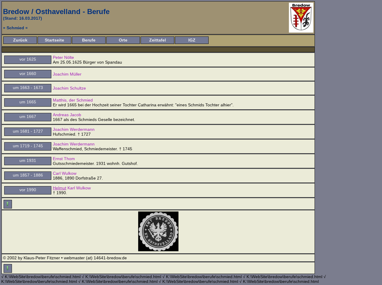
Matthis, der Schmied (73, 100)
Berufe (89, 40)
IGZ (191, 40)
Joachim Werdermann (74, 129)
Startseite (54, 40)
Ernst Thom (64, 158)
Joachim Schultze (69, 88)
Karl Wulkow (72, 188)
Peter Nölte (63, 57)
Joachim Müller (67, 74)
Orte (123, 40)
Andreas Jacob (67, 114)
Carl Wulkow (64, 173)
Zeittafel (157, 40)
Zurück (20, 40)
